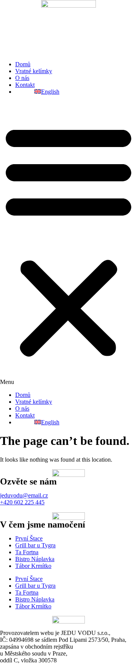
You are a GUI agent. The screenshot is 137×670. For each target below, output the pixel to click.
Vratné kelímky (33, 71)
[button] (68, 243)
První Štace (29, 538)
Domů (22, 64)
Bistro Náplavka (34, 559)
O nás (22, 78)
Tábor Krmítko (33, 566)
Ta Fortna (26, 552)
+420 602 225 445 (22, 502)
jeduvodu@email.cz (24, 495)
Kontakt (25, 85)
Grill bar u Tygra (35, 545)
